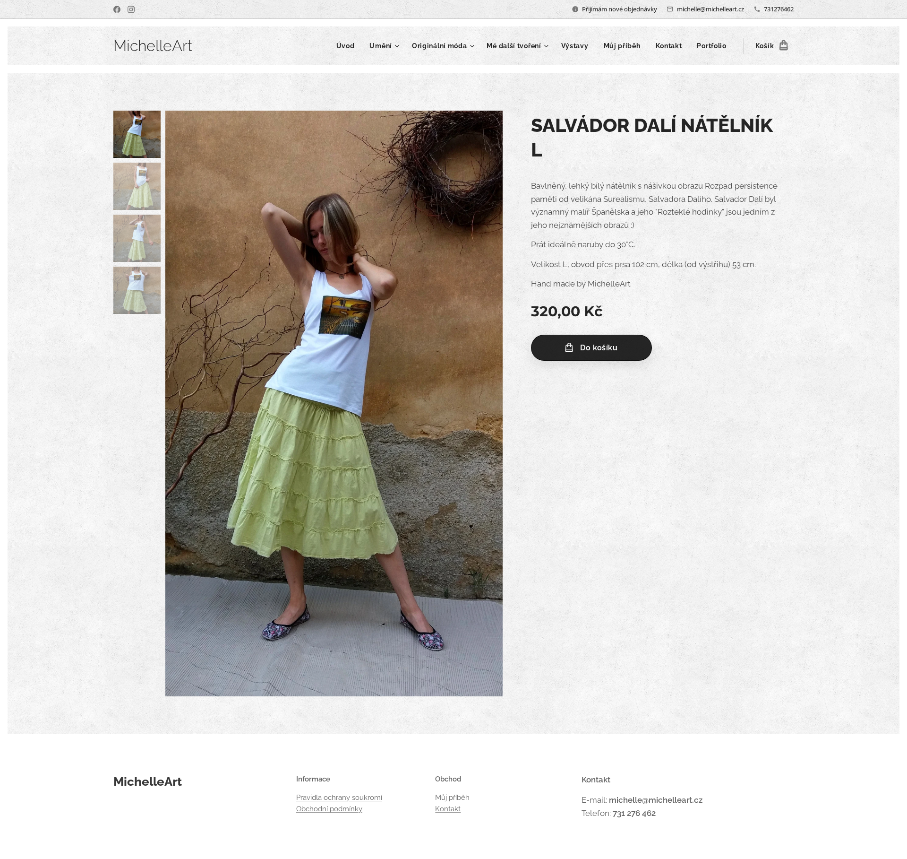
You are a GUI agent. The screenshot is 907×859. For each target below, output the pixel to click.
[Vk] (117, 9)
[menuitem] (348, 46)
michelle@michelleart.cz (710, 9)
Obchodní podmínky (329, 809)
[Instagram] (131, 9)
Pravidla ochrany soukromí (339, 797)
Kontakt (448, 809)
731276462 (779, 9)
